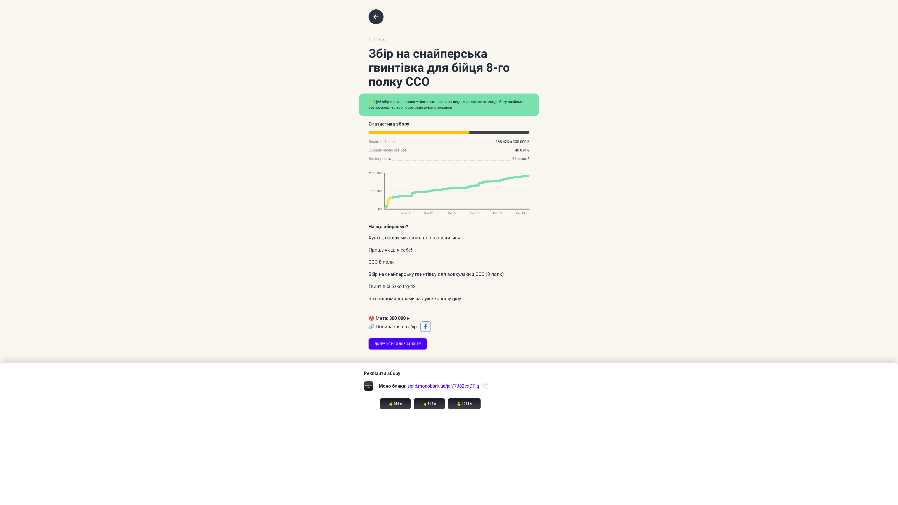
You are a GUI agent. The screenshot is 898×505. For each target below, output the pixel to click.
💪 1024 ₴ (464, 404)
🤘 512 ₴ (429, 404)
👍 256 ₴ (395, 404)
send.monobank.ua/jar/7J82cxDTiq (443, 386)
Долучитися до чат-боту (397, 344)
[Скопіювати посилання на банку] (486, 386)
